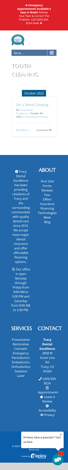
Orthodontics (20, 367)
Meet (47, 217)
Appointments (48, 392)
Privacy (49, 415)
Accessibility (47, 410)
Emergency (21, 353)
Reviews (47, 190)
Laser (21, 376)
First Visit (47, 181)
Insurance (47, 204)
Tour (47, 195)
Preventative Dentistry (36, 116)
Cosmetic (20, 349)
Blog (47, 222)
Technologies (47, 213)
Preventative (21, 340)
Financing (47, 208)
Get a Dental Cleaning (32, 105)
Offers (47, 199)
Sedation (21, 371)
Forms (47, 186)
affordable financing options (20, 257)
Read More (22, 130)
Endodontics (21, 362)
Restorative (21, 344)
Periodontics (21, 358)
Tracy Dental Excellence (24, 111)
